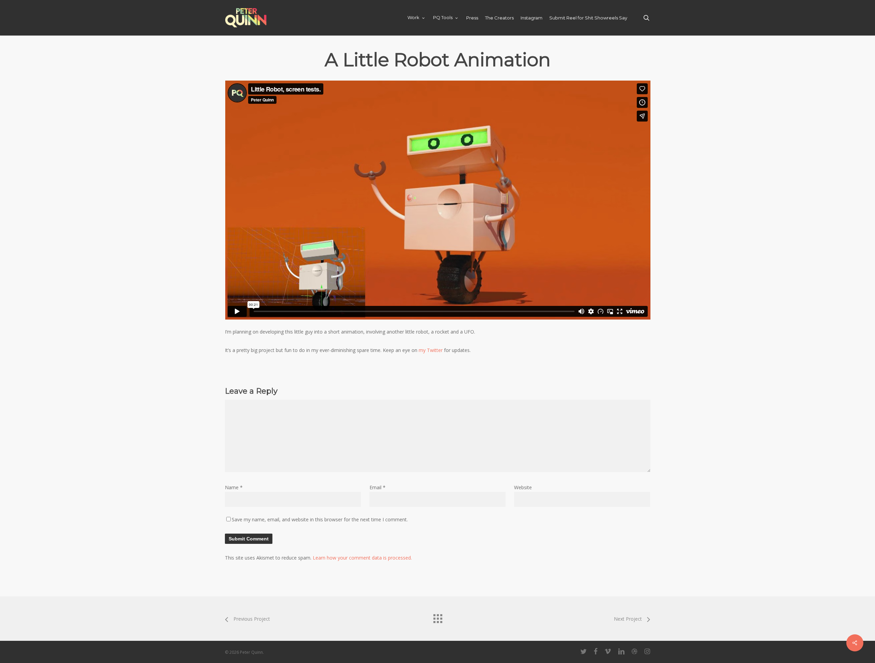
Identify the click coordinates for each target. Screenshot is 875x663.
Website (523, 487)
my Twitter (431, 350)
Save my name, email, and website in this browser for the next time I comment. (320, 519)
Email (377, 487)
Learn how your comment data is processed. (362, 557)
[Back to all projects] (437, 617)
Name (234, 487)
